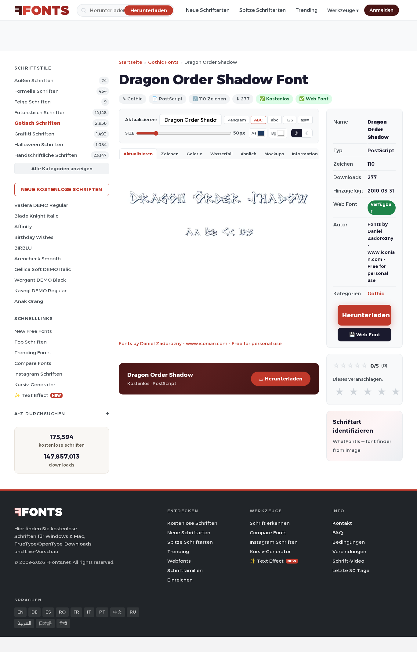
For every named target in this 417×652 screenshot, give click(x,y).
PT (102, 612)
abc (274, 119)
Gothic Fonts (163, 62)
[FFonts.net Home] (41, 10)
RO (62, 612)
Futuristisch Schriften (40, 112)
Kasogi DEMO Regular (40, 291)
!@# (305, 119)
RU (133, 612)
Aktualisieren (138, 153)
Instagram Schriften (38, 374)
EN (20, 612)
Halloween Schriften (38, 144)
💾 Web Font (364, 334)
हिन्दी (63, 623)
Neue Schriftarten (208, 10)
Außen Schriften (33, 80)
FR (76, 612)
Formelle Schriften (36, 91)
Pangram (236, 119)
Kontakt (342, 523)
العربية (24, 623)
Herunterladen (284, 379)
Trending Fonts (32, 352)
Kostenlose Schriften (192, 523)
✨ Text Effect (37, 395)
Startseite (130, 62)
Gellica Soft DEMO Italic (42, 269)
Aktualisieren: (141, 119)
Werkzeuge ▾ (343, 10)
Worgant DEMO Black (40, 280)
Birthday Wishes (33, 237)
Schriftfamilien (185, 570)
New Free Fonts (33, 331)
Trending (306, 10)
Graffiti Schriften (34, 134)
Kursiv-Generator (34, 384)
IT (89, 612)
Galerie (194, 153)
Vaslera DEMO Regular (41, 205)
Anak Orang (28, 301)
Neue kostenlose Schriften (61, 189)
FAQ (337, 532)
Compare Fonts (32, 363)
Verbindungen (349, 551)
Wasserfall (221, 153)
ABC (258, 119)
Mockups (274, 153)
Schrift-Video (348, 561)
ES (48, 612)
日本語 (45, 623)
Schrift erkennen (270, 523)
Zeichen (170, 153)
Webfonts (179, 561)
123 (289, 119)
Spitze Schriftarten (262, 10)
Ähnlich (248, 153)
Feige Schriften (32, 102)
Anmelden (381, 10)
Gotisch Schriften (37, 123)
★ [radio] (339, 392)
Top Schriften (30, 342)
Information (305, 153)
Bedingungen (348, 542)
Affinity (23, 226)
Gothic (376, 294)
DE (34, 612)
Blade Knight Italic (36, 216)
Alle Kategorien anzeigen (61, 168)
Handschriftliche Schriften (45, 155)
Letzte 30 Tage (350, 570)
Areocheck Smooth (37, 258)
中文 (117, 612)
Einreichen (180, 580)
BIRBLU (23, 248)
